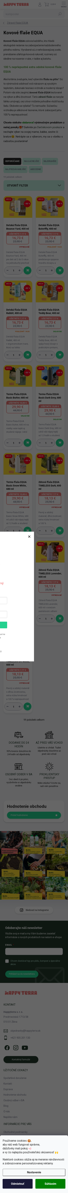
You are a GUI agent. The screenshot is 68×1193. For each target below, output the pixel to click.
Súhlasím (50, 1183)
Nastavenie (34, 1172)
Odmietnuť (17, 1183)
